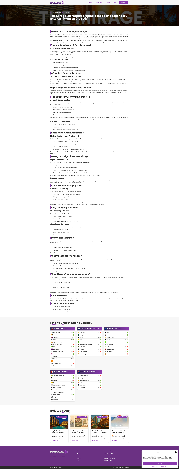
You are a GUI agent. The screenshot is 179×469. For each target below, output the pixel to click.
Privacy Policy (164, 466)
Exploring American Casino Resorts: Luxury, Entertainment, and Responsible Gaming (59, 431)
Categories (98, 2)
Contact (107, 2)
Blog (114, 2)
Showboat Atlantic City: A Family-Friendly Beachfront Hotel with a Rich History (119, 431)
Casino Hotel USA (56, 12)
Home (90, 2)
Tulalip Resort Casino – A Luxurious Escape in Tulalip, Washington (99, 431)
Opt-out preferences (156, 466)
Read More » (55, 440)
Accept (160, 463)
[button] (176, 452)
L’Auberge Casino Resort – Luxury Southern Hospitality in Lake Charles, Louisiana (79, 431)
